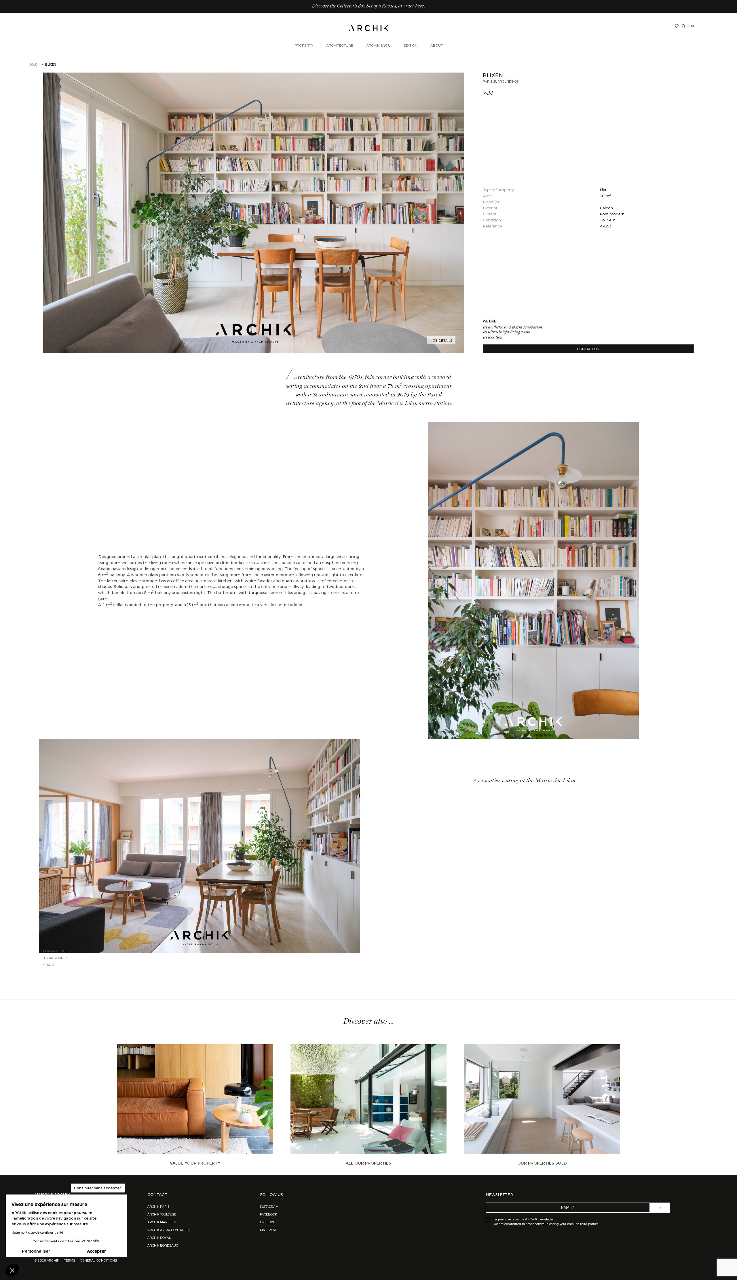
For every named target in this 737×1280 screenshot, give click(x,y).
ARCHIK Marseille (162, 1222)
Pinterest (268, 1230)
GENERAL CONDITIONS (98, 1260)
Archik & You (378, 45)
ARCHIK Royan (159, 1237)
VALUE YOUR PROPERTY (195, 1163)
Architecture (339, 45)
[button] (12, 1270)
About (436, 45)
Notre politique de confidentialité (37, 1232)
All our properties (368, 1163)
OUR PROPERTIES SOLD (542, 1163)
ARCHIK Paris (158, 1206)
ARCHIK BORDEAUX (162, 1245)
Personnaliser (36, 1251)
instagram (269, 1206)
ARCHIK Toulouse (161, 1214)
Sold (33, 64)
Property (304, 45)
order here (413, 6)
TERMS (69, 1260)
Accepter (96, 1251)
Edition (410, 45)
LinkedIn (267, 1222)
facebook (268, 1214)
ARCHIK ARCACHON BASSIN (169, 1230)
